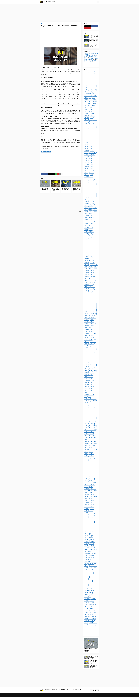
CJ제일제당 (86, 539)
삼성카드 (90, 207)
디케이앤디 (86, 140)
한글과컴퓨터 (92, 474)
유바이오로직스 (92, 337)
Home (90, 695)
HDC (85, 565)
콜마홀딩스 (86, 417)
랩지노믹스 (91, 144)
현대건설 (92, 502)
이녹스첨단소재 (87, 345)
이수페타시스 (93, 347)
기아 (90, 85)
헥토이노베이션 (92, 500)
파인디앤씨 (86, 433)
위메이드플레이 (87, 333)
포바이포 (90, 439)
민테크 (91, 176)
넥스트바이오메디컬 (88, 93)
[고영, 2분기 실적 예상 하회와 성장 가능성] (86, 657)
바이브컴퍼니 (87, 180)
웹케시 (95, 329)
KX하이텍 (86, 586)
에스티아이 (86, 286)
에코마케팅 (86, 294)
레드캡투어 (86, 146)
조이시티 (90, 370)
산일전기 (86, 199)
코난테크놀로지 (87, 402)
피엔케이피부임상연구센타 (89, 451)
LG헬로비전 (86, 594)
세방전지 (86, 225)
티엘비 (90, 429)
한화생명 (90, 492)
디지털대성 (86, 138)
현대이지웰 (86, 512)
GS (94, 547)
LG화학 (91, 594)
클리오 (86, 421)
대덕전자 (94, 101)
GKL (91, 547)
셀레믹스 (91, 229)
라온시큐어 (86, 144)
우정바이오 (91, 321)
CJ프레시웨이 (92, 539)
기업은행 (94, 85)
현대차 (93, 514)
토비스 (90, 425)
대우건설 (89, 105)
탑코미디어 (94, 421)
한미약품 (86, 478)
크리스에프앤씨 (87, 419)
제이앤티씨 (92, 362)
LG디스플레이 (87, 588)
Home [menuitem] (45, 1)
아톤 (85, 278)
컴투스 (90, 392)
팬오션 (94, 435)
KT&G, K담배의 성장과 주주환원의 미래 (65, 189)
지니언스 (86, 378)
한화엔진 (86, 498)
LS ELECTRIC (87, 598)
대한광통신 (86, 109)
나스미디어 (86, 87)
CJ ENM (86, 537)
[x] (91, 690)
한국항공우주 (87, 474)
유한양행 (95, 339)
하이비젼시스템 (87, 463)
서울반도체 (86, 219)
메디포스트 (86, 170)
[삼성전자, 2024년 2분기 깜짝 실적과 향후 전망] (86, 662)
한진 (85, 490)
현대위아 (92, 510)
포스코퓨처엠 (87, 443)
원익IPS (92, 325)
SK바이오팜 (94, 616)
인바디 (90, 349)
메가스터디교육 (87, 168)
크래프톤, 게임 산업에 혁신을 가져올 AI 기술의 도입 (76, 189)
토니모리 (86, 425)
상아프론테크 (87, 215)
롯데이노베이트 (92, 154)
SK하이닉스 (91, 624)
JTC (90, 575)
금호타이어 (86, 85)
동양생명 (91, 125)
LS (90, 596)
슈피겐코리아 (91, 239)
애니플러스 (86, 280)
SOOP (91, 628)
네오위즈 (86, 89)
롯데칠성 (86, 158)
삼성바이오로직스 (87, 201)
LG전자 (90, 592)
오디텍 (95, 307)
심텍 (90, 252)
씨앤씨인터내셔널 (87, 258)
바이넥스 (91, 178)
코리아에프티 (92, 404)
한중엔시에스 (93, 488)
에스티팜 (91, 286)
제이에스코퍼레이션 (88, 364)
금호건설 (90, 83)
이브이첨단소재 (87, 347)
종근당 (95, 370)
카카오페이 (91, 390)
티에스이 (86, 429)
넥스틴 (93, 93)
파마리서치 (91, 431)
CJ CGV (93, 535)
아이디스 (94, 268)
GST (85, 551)
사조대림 (94, 195)
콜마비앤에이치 (93, 415)
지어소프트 (93, 380)
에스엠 (90, 282)
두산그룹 (86, 129)
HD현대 (86, 555)
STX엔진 (90, 630)
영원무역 (86, 307)
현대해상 (92, 516)
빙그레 (90, 195)
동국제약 (90, 121)
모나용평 (90, 172)
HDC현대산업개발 (91, 565)
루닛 (91, 160)
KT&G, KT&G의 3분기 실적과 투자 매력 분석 (44, 189)
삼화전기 (86, 213)
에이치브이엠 (87, 290)
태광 (85, 423)
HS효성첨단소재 (87, 573)
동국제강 (86, 121)
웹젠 (91, 329)
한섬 (93, 478)
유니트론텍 (86, 337)
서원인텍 (91, 219)
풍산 (95, 443)
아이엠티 (92, 274)
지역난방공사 (87, 382)
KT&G (93, 584)
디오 (89, 136)
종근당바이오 (87, 372)
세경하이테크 (92, 223)
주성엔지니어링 (87, 374)
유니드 (95, 333)
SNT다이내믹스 (87, 626)
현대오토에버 (87, 510)
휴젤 (93, 527)
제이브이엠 (90, 360)
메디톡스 (92, 168)
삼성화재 (95, 207)
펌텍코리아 (90, 437)
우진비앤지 (86, 323)
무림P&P (86, 174)
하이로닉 (86, 461)
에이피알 (90, 292)
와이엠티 (86, 317)
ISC (92, 573)
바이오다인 (92, 180)
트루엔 (86, 427)
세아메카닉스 (91, 225)
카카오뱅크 (86, 390)
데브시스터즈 (87, 119)
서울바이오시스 (91, 217)
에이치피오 (92, 290)
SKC (95, 624)
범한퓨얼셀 (86, 184)
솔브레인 (86, 235)
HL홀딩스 (86, 569)
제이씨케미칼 (87, 362)
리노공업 (92, 162)
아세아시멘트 (90, 266)
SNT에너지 (86, 628)
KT (47, 171)
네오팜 (95, 89)
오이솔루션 (86, 313)
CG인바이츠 (86, 533)
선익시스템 (94, 221)
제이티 (93, 366)
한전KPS (90, 486)
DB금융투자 (86, 541)
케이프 (90, 398)
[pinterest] (96, 690)
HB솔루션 (89, 551)
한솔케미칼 (86, 482)
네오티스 (90, 89)
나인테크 (91, 87)
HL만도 (95, 567)
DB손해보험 (92, 541)
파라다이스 (86, 431)
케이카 (86, 398)
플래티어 (93, 445)
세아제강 (92, 227)
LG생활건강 (92, 588)
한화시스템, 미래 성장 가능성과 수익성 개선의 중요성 (93, 36)
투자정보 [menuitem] (53, 1)
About (94, 695)
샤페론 (91, 215)
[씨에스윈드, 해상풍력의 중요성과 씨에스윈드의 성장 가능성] (55, 183)
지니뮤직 (91, 376)
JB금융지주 (86, 575)
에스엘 (86, 282)
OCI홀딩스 (91, 606)
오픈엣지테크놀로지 (93, 313)
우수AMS (92, 319)
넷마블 (91, 95)
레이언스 (91, 146)
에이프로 (86, 292)
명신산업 (86, 172)
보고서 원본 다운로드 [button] (46, 151)
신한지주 (86, 250)
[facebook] (93, 690)
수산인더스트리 (87, 237)
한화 (95, 490)
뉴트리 (90, 101)
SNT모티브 (93, 626)
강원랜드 (92, 72)
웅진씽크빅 (91, 323)
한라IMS (86, 476)
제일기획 (86, 368)
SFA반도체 (86, 612)
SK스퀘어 (86, 618)
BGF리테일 (86, 531)
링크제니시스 (87, 164)
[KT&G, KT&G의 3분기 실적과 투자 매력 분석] (45, 183)
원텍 (90, 327)
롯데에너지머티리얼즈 (92, 152)
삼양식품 (95, 209)
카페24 (86, 392)
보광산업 (91, 184)
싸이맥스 (93, 252)
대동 (85, 103)
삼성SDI (90, 209)
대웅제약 (93, 105)
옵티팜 (86, 315)
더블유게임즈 (87, 113)
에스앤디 (95, 280)
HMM (86, 571)
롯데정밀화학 (87, 156)
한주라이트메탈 (87, 488)
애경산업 (93, 278)
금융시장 (86, 83)
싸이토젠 (86, 254)
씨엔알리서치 (87, 262)
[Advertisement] (69, 12)
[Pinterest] (58, 174)
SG (90, 612)
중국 (91, 374)
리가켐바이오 (87, 162)
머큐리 (92, 166)
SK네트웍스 (93, 614)
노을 (90, 97)
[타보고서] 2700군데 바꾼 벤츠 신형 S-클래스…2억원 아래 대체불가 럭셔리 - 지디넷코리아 (90, 56)
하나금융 (86, 455)
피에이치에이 (94, 449)
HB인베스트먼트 (87, 553)
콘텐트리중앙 (87, 415)
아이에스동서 (92, 272)
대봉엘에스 (94, 103)
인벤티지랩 (94, 349)
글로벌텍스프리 (92, 81)
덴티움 (91, 119)
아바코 (86, 266)
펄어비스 (86, 437)
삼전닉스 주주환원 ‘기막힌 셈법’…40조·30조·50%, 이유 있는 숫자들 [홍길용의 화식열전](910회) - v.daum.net (90, 63)
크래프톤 (94, 417)
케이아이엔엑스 (87, 394)
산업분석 (92, 197)
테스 (88, 423)
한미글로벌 (90, 476)
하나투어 (92, 459)
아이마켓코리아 (87, 270)
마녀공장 (92, 164)
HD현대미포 (94, 557)
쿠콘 (90, 417)
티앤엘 (94, 427)
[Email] (60, 174)
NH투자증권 (91, 604)
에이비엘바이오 (87, 288)
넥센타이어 (90, 91)
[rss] (98, 690)
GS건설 (86, 549)
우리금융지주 (87, 319)
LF (89, 586)
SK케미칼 (91, 622)
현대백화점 (91, 508)
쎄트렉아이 (90, 254)
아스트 (86, 268)
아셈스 (95, 266)
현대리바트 (90, 506)
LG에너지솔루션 (87, 590)
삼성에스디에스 (87, 203)
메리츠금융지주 (92, 170)
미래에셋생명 (91, 174)
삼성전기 (92, 203)
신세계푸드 (93, 248)
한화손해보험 (87, 494)
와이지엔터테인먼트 (92, 317)
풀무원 (91, 443)
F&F (88, 547)
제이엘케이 (94, 364)
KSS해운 (86, 584)
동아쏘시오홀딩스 (91, 123)
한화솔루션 (92, 494)
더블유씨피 (92, 113)
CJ (90, 533)
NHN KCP (86, 606)
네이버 (86, 91)
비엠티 (91, 193)
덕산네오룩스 (87, 117)
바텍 (85, 182)
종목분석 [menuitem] (49, 1)
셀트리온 (90, 231)
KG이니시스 (86, 582)
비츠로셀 (86, 195)
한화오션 (90, 498)
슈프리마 (86, 239)
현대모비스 (86, 508)
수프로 (92, 237)
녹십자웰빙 (86, 99)
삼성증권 (86, 207)
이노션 (91, 341)
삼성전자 (86, 205)
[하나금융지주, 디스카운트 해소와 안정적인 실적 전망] (86, 40)
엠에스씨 (86, 305)
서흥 (90, 221)
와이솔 (90, 315)
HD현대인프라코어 (87, 561)
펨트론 (95, 437)
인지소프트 (91, 351)
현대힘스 (86, 518)
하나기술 (86, 457)
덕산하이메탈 (92, 117)
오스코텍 (90, 311)
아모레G (92, 264)
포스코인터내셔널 (93, 441)
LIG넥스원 (86, 596)
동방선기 (86, 123)
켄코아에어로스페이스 (88, 400)
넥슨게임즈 (86, 95)
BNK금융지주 (92, 531)
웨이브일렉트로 (87, 329)
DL (89, 545)
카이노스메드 (92, 386)
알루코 (89, 278)
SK (85, 614)
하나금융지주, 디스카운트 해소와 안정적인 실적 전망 (93, 40)
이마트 (92, 345)
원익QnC (86, 327)
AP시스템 (91, 529)
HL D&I (91, 567)
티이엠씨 (94, 429)
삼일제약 (94, 211)
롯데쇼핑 (86, 152)
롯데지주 (92, 156)
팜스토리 (90, 435)
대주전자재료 (91, 107)
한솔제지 (90, 480)
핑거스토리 (90, 453)
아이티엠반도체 (87, 276)
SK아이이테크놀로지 (92, 618)
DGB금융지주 (92, 543)
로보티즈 (91, 148)
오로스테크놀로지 (87, 309)
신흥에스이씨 (91, 250)
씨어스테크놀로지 (87, 260)
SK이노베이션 (93, 620)
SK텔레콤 (86, 624)
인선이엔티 (86, 351)
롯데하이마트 (87, 160)
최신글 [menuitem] (57, 1)
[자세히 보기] (62, 174)
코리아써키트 (87, 404)
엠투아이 (90, 305)
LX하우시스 (92, 602)
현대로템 (86, 506)
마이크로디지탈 (87, 166)
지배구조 (90, 378)
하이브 (90, 461)
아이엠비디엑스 (87, 274)
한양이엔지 (94, 482)
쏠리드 (91, 256)
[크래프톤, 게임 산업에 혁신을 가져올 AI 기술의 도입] (76, 183)
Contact (97, 695)
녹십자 (93, 97)
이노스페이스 (87, 343)
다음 (41, 211)
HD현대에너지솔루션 (88, 559)
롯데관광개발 (87, 150)
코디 (91, 402)
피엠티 (95, 451)
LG (92, 586)
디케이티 (91, 140)
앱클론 (91, 280)
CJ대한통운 (91, 537)
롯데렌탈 (92, 150)
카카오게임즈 (90, 388)
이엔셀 (86, 349)
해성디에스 (86, 500)
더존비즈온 (92, 115)
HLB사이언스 (91, 569)
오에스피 (94, 311)
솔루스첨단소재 (87, 233)
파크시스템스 (92, 433)
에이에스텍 (92, 288)
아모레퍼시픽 (87, 264)
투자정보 (94, 425)
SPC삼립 (86, 630)
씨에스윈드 (93, 260)
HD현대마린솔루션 (87, 557)
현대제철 (91, 512)
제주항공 (86, 370)
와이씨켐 (93, 315)
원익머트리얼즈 (87, 325)
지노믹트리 (86, 376)
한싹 (90, 482)
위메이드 (86, 331)
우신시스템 (86, 321)
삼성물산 (90, 199)
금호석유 (95, 83)
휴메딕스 (86, 527)
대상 (85, 105)
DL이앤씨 (92, 545)
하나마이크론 (91, 457)
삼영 (90, 211)
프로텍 (90, 445)
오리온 (86, 311)
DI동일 (86, 545)
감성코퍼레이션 (87, 72)
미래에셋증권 (87, 176)
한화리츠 (86, 492)
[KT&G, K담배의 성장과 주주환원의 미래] (66, 183)
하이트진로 (92, 463)
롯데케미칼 (90, 158)
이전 (80, 211)
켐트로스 (94, 400)
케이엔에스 (86, 396)
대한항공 (90, 111)
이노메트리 (86, 341)
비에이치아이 (87, 193)
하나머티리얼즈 (87, 459)
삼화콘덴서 (90, 213)
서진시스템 (86, 221)
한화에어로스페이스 (93, 496)
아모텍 (96, 264)
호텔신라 (90, 518)
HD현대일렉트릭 (87, 563)
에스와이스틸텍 (87, 284)
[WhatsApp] (56, 174)
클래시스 (92, 419)
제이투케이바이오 (87, 366)
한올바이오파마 (92, 484)
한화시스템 (86, 496)
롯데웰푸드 (86, 154)
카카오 (86, 388)
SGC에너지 (94, 612)
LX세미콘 (92, 600)
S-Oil (85, 610)
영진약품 (90, 307)
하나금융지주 (91, 455)
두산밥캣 (90, 129)
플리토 (86, 447)
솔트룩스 (90, 235)
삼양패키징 (86, 211)
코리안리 (86, 406)
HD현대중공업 (94, 563)
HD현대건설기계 (91, 555)
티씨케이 (90, 427)
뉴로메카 (86, 101)
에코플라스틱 (92, 296)
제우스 (86, 360)
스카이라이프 (87, 241)
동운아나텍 (86, 127)
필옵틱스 (86, 453)
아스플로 (90, 268)
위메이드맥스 (91, 331)
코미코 (90, 406)
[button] (96, 2)
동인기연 (91, 127)
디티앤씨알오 (87, 142)
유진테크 (90, 339)
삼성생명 (93, 201)
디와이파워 (93, 136)
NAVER (86, 604)
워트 (95, 323)
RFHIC (92, 608)
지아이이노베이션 (87, 380)
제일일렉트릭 (91, 368)
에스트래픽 (92, 284)
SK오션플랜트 (87, 620)
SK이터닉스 (86, 622)
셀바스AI (86, 231)
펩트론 (86, 439)
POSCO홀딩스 (87, 608)
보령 (95, 184)
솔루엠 (92, 233)
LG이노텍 (86, 592)
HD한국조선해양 (94, 553)
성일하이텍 (86, 223)
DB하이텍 (86, 543)
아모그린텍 (92, 262)
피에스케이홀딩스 (87, 449)
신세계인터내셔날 (87, 248)
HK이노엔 (86, 567)
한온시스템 (86, 484)
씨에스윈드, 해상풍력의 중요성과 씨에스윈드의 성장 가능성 (55, 189)
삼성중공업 (90, 205)
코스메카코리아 (91, 408)
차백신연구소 (87, 384)
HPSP (89, 571)
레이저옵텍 (86, 148)
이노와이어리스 (93, 343)
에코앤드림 (91, 294)
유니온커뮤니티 (91, 335)
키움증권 (90, 421)
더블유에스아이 (87, 115)
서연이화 (86, 217)
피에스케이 (90, 447)
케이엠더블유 (92, 396)
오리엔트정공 (94, 309)
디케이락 (91, 138)
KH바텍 (91, 582)
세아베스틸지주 (87, 227)
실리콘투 (86, 252)
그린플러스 (86, 81)
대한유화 (91, 109)
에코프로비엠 (87, 296)
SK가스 (89, 614)
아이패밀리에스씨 (93, 276)
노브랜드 (86, 97)
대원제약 (86, 107)
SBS (94, 610)
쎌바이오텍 (86, 256)
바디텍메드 (86, 178)
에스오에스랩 (94, 282)
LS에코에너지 (87, 600)
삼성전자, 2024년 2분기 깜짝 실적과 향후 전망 (93, 661)
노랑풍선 (95, 95)
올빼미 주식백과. (45, 695)
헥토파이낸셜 (87, 502)
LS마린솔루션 (93, 598)
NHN (95, 604)
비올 (95, 193)
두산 (95, 127)
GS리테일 (95, 549)
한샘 (90, 478)
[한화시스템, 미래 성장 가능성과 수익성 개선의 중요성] (86, 36)
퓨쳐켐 (86, 445)
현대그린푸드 (87, 504)
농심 (90, 99)
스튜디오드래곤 (93, 241)
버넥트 (92, 182)
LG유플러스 (93, 590)
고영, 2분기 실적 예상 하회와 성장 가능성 (93, 657)
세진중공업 (86, 229)
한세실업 (86, 480)
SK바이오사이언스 (87, 616)
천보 (91, 384)
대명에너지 (89, 103)
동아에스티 (86, 125)
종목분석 (44, 23)
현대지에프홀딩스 (87, 514)
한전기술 (86, 486)
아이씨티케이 (87, 272)
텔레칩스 (92, 423)
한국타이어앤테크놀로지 (88, 472)
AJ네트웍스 (86, 529)
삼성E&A (86, 209)
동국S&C (95, 121)
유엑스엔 (86, 339)
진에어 (91, 382)
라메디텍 (92, 142)
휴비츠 (90, 527)
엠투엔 (95, 305)
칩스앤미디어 (87, 386)
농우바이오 (94, 99)
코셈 (93, 406)
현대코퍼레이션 (87, 516)
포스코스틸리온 (87, 441)
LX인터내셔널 (87, 602)
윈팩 (91, 333)
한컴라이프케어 (90, 490)
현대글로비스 (92, 504)
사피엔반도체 (87, 197)
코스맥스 (86, 408)
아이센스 (92, 270)
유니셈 (86, 335)
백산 (88, 182)
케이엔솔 (92, 394)
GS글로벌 (90, 549)
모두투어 (95, 172)
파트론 (86, 435)
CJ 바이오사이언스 (87, 535)
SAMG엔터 (90, 610)
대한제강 (86, 111)
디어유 (86, 136)
